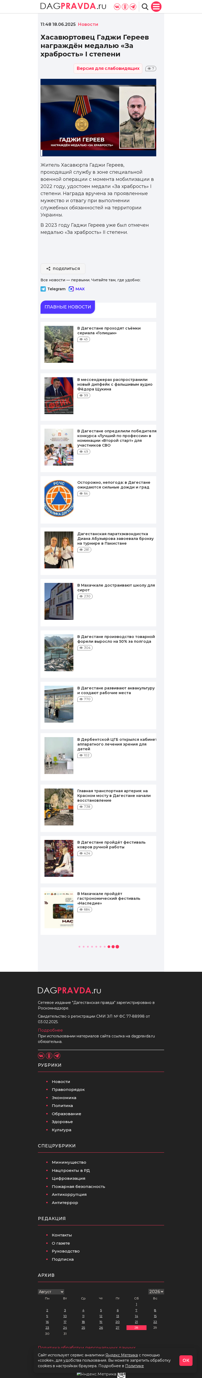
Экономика (64, 1097)
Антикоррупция (69, 1194)
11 (83, 1316)
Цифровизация (68, 1178)
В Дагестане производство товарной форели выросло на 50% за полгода (116, 639)
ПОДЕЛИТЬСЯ (66, 269)
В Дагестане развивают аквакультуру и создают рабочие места (116, 690)
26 (101, 1327)
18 (83, 1322)
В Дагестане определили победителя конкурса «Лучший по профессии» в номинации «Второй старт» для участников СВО (116, 438)
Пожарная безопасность (78, 1186)
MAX (80, 288)
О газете (61, 1243)
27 (117, 1327)
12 (100, 1316)
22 (155, 1322)
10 (65, 1316)
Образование (66, 1113)
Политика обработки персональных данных (86, 1347)
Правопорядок (68, 1089)
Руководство (66, 1251)
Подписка (63, 1259)
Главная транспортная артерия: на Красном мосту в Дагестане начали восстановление (114, 796)
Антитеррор (65, 1202)
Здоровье (62, 1121)
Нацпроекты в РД (71, 1170)
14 (136, 1316)
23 (47, 1327)
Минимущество (69, 1162)
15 (155, 1316)
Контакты (62, 1234)
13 (117, 1316)
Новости (61, 1081)
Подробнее (50, 1030)
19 (100, 1322)
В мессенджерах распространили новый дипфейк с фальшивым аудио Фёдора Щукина (115, 384)
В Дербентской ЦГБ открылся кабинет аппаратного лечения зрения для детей (117, 744)
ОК (186, 1360)
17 (65, 1322)
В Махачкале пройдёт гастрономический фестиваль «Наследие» (108, 898)
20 (117, 1322)
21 (136, 1322)
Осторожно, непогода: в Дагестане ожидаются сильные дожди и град (113, 485)
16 (47, 1322)
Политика (62, 1105)
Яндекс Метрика (121, 1355)
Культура (61, 1129)
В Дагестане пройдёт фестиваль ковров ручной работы (111, 844)
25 (83, 1327)
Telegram (56, 289)
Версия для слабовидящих (108, 68)
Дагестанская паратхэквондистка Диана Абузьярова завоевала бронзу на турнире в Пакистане (115, 538)
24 (65, 1327)
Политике (134, 1366)
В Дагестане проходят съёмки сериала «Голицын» (109, 330)
